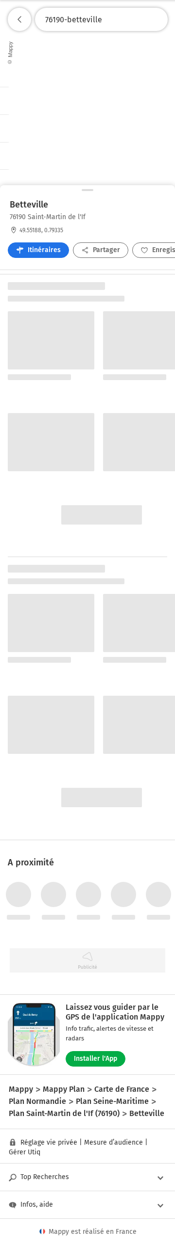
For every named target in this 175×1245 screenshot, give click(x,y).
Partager (106, 250)
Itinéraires (44, 250)
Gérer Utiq (24, 1152)
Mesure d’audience (113, 1142)
